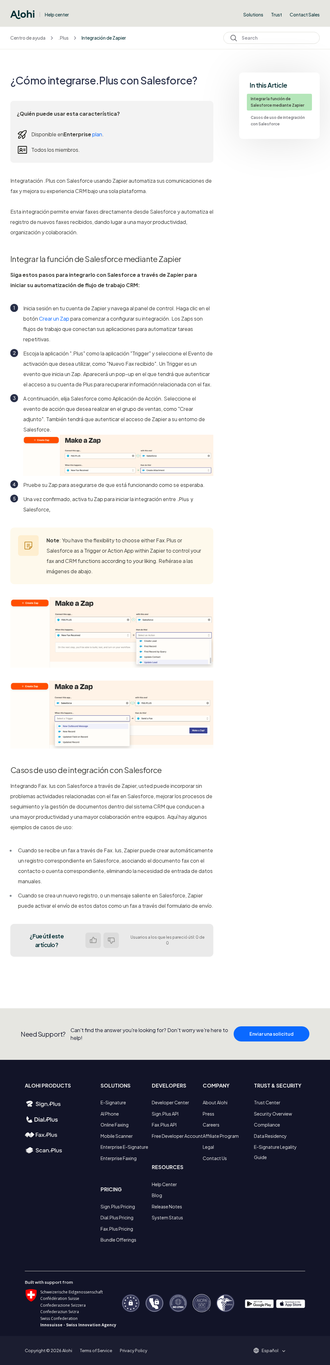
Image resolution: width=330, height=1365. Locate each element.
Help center (57, 14)
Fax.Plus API (164, 1125)
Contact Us (215, 1158)
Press (208, 1114)
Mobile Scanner (117, 1136)
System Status (167, 1217)
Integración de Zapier (104, 38)
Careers (211, 1125)
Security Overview (273, 1114)
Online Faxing (115, 1125)
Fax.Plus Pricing (117, 1229)
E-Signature (113, 1102)
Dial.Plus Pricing (117, 1217)
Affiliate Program (221, 1136)
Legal (208, 1147)
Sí (93, 940)
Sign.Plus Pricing (118, 1206)
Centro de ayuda (27, 38)
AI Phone (110, 1114)
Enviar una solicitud (271, 1034)
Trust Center (267, 1102)
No (111, 940)
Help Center (164, 1184)
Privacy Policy (133, 1350)
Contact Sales (305, 14)
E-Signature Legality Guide (275, 1152)
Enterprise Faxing (119, 1158)
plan (97, 134)
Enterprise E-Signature (124, 1147)
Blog (157, 1195)
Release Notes (167, 1206)
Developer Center (170, 1102)
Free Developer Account (177, 1136)
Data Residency (270, 1136)
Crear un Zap (54, 318)
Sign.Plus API (165, 1114)
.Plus (63, 38)
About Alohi (215, 1102)
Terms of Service (96, 1350)
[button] (272, 1350)
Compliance (267, 1125)
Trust (276, 14)
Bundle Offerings (118, 1240)
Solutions (253, 14)
